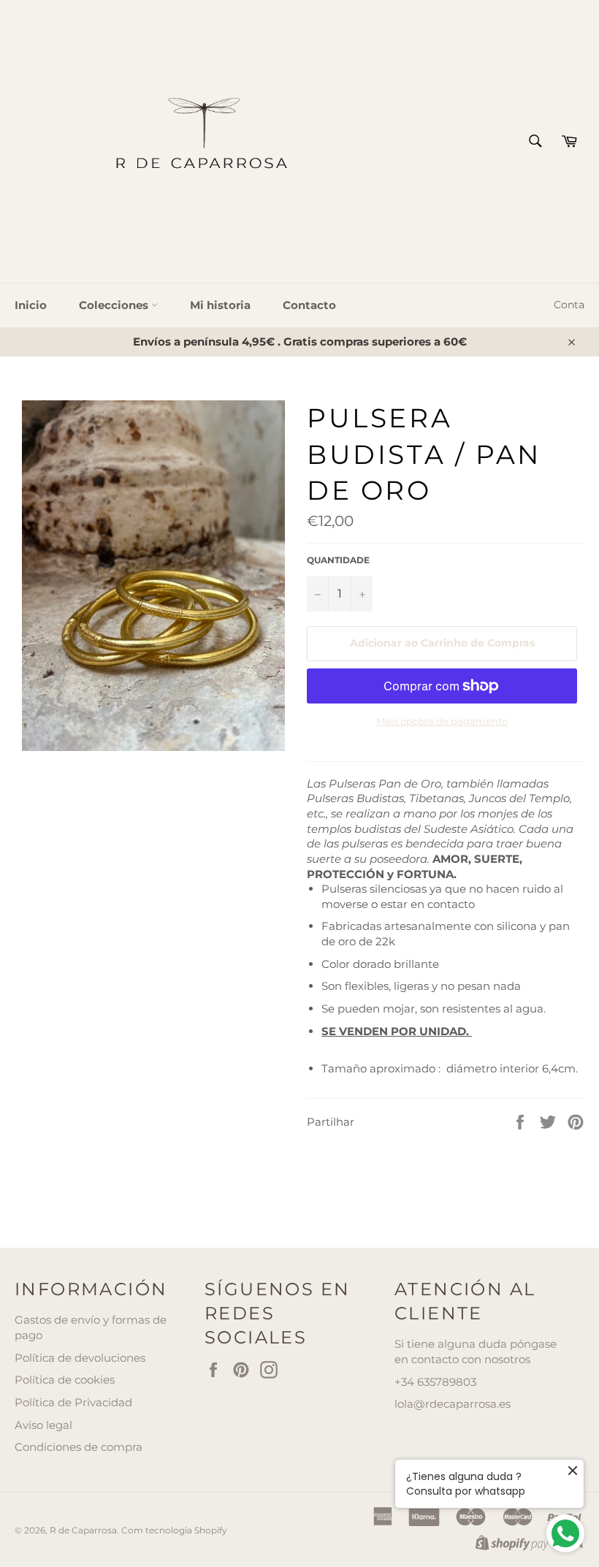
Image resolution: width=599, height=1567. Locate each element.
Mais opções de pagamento (442, 721)
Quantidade (338, 559)
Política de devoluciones (80, 1358)
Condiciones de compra (78, 1447)
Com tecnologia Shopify (174, 1530)
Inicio (31, 305)
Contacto (309, 305)
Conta (569, 304)
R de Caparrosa (83, 1530)
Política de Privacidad (73, 1402)
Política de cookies (65, 1380)
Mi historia (220, 305)
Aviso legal (43, 1425)
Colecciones (115, 305)
